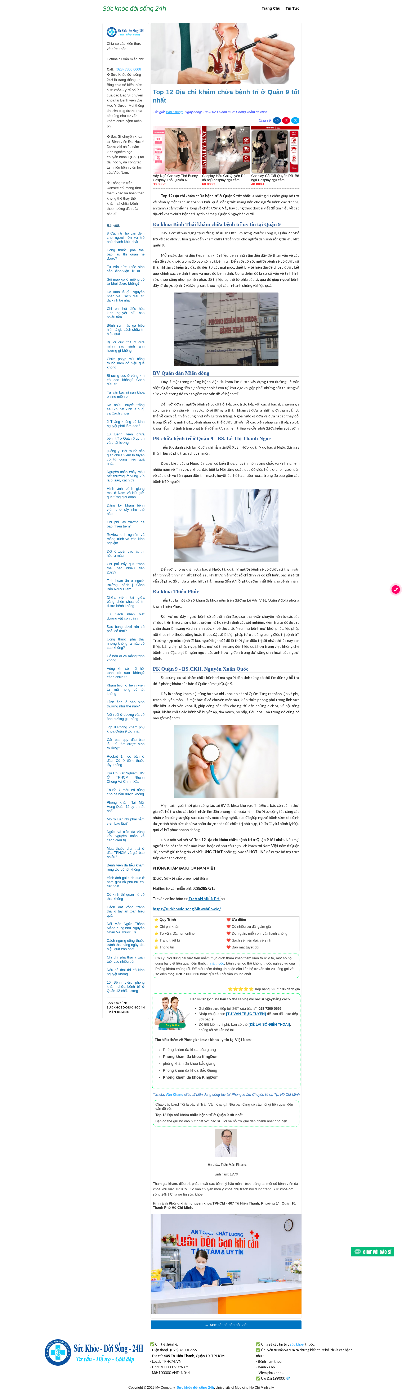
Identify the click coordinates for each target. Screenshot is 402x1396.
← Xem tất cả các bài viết (226, 1325)
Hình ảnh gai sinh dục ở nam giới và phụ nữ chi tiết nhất (125, 882)
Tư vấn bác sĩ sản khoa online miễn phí (125, 394)
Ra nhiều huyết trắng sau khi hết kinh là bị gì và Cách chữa (125, 409)
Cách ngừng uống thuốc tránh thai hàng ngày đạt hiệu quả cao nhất (125, 945)
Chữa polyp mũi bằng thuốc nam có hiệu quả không (125, 363)
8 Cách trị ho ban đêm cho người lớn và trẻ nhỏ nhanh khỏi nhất (125, 237)
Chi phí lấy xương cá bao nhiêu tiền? (125, 524)
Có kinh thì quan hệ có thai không (125, 897)
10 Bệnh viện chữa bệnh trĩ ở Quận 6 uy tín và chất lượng (125, 438)
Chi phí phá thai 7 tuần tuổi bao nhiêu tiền (125, 959)
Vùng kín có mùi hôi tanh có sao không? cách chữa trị (125, 673)
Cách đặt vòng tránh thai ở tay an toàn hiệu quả (125, 911)
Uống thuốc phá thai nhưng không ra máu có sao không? (125, 643)
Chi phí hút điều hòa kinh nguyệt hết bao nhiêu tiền (125, 313)
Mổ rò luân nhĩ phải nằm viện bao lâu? (125, 821)
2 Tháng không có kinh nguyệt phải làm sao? (125, 424)
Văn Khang (174, 112)
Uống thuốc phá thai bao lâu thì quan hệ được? (125, 254)
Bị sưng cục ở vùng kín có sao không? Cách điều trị (125, 380)
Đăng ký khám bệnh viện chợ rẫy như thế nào (125, 509)
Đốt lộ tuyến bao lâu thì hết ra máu (125, 553)
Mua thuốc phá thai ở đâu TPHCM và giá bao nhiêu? (125, 853)
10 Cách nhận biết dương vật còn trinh (125, 616)
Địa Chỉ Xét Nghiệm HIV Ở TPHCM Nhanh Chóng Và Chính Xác (125, 777)
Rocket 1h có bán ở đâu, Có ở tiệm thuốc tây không (125, 760)
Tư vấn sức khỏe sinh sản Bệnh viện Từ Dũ (125, 269)
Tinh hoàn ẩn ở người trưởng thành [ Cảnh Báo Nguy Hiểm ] (125, 585)
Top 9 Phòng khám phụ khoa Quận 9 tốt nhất (125, 729)
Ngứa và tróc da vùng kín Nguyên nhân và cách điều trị (125, 836)
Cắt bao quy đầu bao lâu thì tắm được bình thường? (125, 744)
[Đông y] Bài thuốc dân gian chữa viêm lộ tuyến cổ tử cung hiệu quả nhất (125, 457)
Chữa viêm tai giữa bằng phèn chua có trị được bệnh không (125, 601)
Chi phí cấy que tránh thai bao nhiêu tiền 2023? (125, 568)
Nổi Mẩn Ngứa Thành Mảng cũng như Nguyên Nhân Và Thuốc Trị (125, 928)
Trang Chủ (271, 8)
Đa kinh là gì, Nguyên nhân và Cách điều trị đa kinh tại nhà (125, 296)
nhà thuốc (216, 963)
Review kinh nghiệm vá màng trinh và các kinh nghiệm (125, 539)
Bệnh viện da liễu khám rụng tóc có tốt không (125, 867)
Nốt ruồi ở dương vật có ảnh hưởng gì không (125, 717)
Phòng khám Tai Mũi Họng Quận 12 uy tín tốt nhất (125, 807)
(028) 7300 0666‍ (128, 69)
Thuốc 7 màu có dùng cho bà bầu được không (125, 792)
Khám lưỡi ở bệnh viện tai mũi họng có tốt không (125, 689)
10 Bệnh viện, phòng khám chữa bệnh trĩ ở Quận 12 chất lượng (125, 986)
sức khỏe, (297, 1344)
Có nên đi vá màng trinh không (125, 658)
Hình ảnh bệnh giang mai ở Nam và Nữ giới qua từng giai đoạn (125, 493)
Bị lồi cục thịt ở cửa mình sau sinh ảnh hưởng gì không (125, 346)
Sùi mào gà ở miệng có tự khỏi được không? (125, 281)
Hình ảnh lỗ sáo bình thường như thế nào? (125, 704)
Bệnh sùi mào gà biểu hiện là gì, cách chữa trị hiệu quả (125, 329)
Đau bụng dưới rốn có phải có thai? (125, 629)
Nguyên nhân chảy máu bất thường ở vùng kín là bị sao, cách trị (125, 476)
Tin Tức (292, 8)
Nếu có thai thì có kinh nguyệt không (125, 972)
